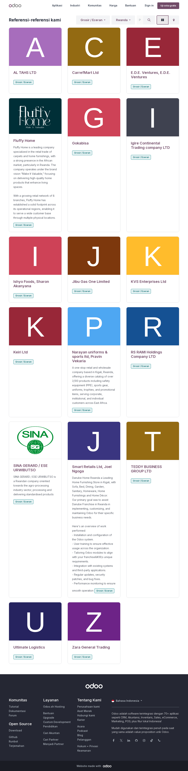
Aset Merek (84, 711)
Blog (80, 735)
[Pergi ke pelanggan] (35, 47)
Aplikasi (57, 5)
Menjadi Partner (53, 744)
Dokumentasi (17, 711)
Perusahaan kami (88, 706)
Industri (75, 5)
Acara (81, 726)
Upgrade (48, 717)
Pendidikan (50, 726)
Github (13, 737)
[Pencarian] (149, 20)
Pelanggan (84, 739)
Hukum (81, 746)
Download (15, 730)
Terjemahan (16, 745)
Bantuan (130, 5)
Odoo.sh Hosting (54, 706)
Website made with (89, 766)
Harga (113, 5)
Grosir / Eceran (91, 20)
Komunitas (95, 5)
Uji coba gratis (168, 5)
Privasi (93, 746)
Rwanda (122, 20)
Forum (13, 715)
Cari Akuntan (51, 733)
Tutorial (14, 706)
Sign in (149, 5)
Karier (81, 719)
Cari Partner (50, 739)
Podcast (82, 730)
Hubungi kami (86, 715)
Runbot (13, 741)
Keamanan (84, 750)
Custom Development (57, 722)
